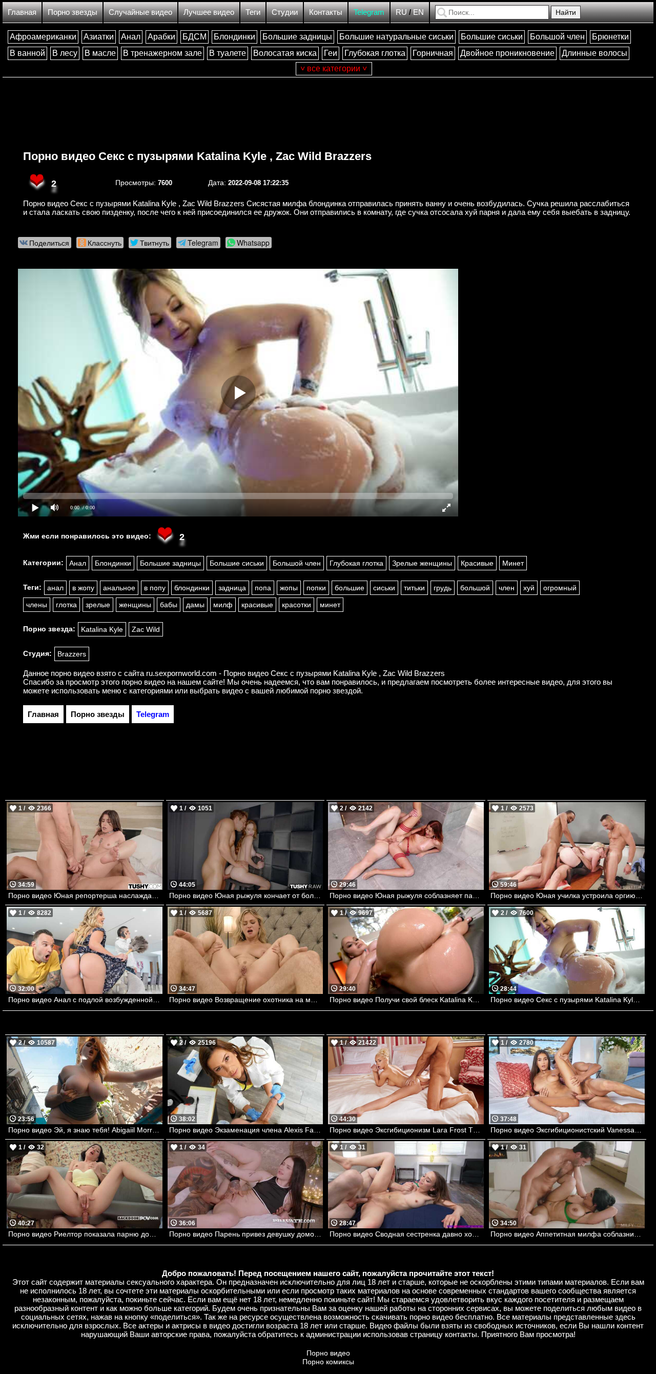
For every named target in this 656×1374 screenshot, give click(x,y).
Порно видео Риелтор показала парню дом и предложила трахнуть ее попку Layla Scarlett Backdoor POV (85, 1234)
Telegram (369, 12)
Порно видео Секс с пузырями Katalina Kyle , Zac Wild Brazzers (197, 156)
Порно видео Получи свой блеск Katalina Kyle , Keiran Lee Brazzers (407, 999)
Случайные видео (140, 12)
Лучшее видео (208, 12)
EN (418, 12)
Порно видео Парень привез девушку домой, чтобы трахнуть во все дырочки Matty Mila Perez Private (246, 1234)
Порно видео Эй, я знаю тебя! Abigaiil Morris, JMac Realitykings (85, 1130)
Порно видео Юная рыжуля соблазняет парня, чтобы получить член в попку (407, 895)
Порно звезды (72, 12)
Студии (285, 12)
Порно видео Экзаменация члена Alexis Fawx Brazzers (246, 1130)
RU (401, 12)
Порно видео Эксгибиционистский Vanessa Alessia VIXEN (567, 1130)
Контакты (325, 12)
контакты (461, 1334)
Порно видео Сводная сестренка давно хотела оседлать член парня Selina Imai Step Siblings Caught (407, 1234)
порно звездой (335, 690)
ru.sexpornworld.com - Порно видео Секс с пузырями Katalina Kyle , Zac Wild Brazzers (295, 673)
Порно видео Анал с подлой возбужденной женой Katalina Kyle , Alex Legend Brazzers (85, 999)
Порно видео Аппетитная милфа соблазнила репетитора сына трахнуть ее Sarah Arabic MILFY (567, 1234)
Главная (22, 12)
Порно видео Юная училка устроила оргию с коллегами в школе (567, 895)
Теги (252, 12)
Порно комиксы (328, 1362)
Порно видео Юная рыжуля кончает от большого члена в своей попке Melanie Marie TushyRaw (246, 895)
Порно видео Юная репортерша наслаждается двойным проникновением (85, 895)
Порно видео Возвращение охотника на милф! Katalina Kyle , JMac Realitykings (246, 999)
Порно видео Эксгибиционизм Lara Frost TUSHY (407, 1130)
